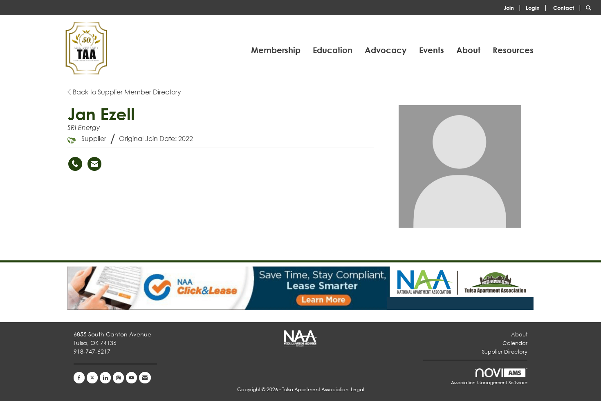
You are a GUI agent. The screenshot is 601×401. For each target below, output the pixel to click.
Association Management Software (489, 382)
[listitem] (514, 7)
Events (431, 50)
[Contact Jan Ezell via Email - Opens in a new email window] (94, 164)
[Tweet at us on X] (92, 377)
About (468, 50)
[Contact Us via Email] (145, 377)
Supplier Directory (504, 351)
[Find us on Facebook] (79, 377)
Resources (513, 50)
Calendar (514, 343)
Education (332, 50)
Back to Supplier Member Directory (126, 91)
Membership (275, 50)
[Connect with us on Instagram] (118, 377)
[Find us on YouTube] (131, 377)
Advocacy (386, 50)
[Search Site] (590, 7)
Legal (357, 389)
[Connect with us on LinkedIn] (105, 377)
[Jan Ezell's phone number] (75, 164)
